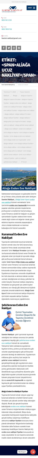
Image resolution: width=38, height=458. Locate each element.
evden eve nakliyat (25, 129)
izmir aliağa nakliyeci (24, 147)
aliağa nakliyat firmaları (23, 114)
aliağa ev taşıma (26, 95)
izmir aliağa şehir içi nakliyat (13, 151)
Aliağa (15, 95)
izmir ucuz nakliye (25, 154)
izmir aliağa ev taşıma (11, 132)
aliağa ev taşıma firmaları (12, 99)
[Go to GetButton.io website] (33, 456)
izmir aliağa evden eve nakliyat (20, 136)
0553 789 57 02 (7, 29)
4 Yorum (24, 162)
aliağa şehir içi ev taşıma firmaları (15, 121)
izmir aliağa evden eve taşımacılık (15, 140)
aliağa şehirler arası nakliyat (24, 125)
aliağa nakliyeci (25, 118)
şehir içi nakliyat (20, 158)
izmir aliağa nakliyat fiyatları (23, 143)
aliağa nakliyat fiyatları (11, 118)
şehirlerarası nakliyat (10, 162)
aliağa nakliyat (9, 114)
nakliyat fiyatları (9, 158)
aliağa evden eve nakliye (26, 110)
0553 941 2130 (7, 20)
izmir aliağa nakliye (10, 147)
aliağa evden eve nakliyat (18, 103)
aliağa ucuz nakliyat (11, 129)
